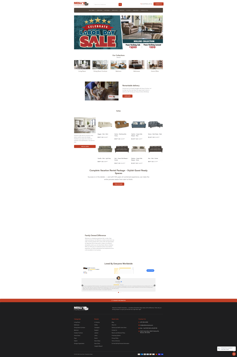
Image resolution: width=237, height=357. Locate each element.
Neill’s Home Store (81, 354)
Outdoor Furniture (78, 332)
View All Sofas (85, 146)
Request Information (119, 300)
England (96, 330)
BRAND (93, 10)
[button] (82, 285)
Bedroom (118, 71)
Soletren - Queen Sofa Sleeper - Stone (136, 159)
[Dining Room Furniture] (100, 64)
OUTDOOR (128, 10)
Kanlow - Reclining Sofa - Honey (120, 134)
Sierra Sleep (97, 340)
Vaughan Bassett (98, 346)
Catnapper (97, 327)
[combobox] (108, 4)
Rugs (75, 338)
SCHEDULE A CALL (144, 10)
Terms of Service (116, 340)
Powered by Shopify (89, 354)
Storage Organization (79, 343)
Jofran (95, 335)
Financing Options (116, 335)
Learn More (127, 96)
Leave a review (150, 270)
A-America (97, 322)
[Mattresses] (137, 64)
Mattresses (136, 71)
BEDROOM (122, 10)
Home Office (155, 71)
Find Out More (118, 184)
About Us (114, 325)
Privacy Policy (115, 338)
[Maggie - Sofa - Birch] (105, 124)
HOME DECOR (135, 10)
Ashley (96, 325)
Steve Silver (97, 343)
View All (118, 57)
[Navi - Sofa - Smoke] (155, 149)
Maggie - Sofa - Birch (103, 134)
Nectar (96, 338)
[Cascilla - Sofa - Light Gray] (105, 149)
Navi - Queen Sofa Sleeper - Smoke (121, 159)
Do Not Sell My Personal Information (120, 343)
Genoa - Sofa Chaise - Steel (155, 134)
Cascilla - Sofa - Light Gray (104, 158)
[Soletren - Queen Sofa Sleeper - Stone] (138, 149)
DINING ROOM (115, 10)
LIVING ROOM (99, 10)
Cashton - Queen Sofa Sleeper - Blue (136, 134)
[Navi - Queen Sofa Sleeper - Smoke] (121, 149)
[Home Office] (155, 64)
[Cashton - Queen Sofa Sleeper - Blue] (138, 124)
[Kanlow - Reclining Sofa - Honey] (121, 124)
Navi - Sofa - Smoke (153, 158)
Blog (113, 322)
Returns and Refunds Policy (118, 332)
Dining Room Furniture (100, 71)
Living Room (82, 71)
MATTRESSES (107, 10)
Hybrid (75, 340)
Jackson (96, 332)
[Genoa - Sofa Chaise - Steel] (155, 124)
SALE (90, 10)
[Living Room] (82, 64)
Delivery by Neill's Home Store (119, 327)
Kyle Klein (118, 281)
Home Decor (77, 335)
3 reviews (118, 283)
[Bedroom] (118, 64)
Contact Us (159, 4)
